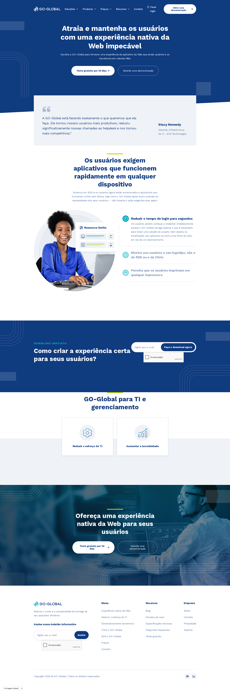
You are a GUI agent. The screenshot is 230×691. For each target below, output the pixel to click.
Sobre (187, 610)
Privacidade (190, 623)
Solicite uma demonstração (138, 70)
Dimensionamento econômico (117, 623)
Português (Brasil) (11, 688)
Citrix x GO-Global (111, 630)
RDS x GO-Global (111, 636)
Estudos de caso (155, 617)
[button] (71, 9)
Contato (138, 9)
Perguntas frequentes (158, 630)
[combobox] (13, 688)
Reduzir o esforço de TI (114, 617)
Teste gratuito (153, 636)
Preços (105, 642)
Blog (148, 610)
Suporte (188, 630)
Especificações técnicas (159, 623)
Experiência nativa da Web (115, 610)
